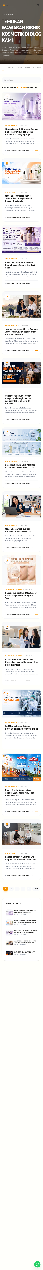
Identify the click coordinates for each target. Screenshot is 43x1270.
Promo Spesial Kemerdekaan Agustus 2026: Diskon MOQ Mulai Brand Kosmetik (19, 793)
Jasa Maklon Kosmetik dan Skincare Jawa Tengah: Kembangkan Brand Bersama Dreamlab (21, 332)
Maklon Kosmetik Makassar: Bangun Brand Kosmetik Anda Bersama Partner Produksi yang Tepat (21, 132)
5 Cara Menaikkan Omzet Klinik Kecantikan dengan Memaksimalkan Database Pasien (21, 662)
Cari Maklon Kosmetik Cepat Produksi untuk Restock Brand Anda (21, 727)
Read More (30, 150)
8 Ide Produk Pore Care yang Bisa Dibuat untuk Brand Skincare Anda (20, 466)
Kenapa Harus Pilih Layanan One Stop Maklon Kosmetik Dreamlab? (20, 858)
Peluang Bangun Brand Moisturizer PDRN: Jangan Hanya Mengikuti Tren (20, 596)
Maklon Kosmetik (15, 68)
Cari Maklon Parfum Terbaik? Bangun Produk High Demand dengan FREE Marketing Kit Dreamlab (18, 399)
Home (4, 14)
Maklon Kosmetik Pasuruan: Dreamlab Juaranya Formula (18, 530)
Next (36, 889)
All (3, 68)
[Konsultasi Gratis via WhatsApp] (37, 1264)
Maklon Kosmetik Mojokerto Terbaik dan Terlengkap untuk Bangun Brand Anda (18, 198)
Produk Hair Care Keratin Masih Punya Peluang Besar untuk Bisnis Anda (20, 265)
